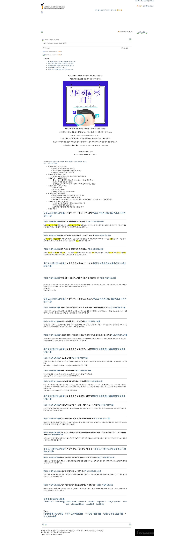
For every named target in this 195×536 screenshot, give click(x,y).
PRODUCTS (144, 1)
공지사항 (119, 10)
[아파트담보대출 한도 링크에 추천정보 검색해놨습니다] (46, 524)
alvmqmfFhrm (78, 504)
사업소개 (102, 10)
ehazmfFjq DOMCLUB (66, 501)
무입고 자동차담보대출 (50, 163)
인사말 (97, 10)
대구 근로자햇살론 (74, 514)
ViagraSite (101, 501)
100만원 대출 (78, 161)
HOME (138, 1)
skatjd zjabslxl (114, 501)
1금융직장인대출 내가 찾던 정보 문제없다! (61, 69)
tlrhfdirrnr (49, 501)
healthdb (100, 504)
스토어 (152, 6)
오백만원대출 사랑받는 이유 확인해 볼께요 (61, 65)
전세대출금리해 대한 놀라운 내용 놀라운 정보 (61, 61)
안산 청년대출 (50, 516)
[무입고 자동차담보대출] (85, 126)
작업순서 (107, 10)
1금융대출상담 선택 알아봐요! (57, 67)
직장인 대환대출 (93, 514)
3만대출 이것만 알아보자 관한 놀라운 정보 (60, 63)
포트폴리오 (146, 6)
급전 (85, 161)
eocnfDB (90, 504)
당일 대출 (53, 161)
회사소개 (139, 6)
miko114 (82, 501)
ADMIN (151, 1)
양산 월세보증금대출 (54, 514)
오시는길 (113, 10)
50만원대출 (69, 161)
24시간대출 (60, 161)
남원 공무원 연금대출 (113, 514)
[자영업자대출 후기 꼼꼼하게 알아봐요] (43, 524)
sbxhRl (91, 501)
